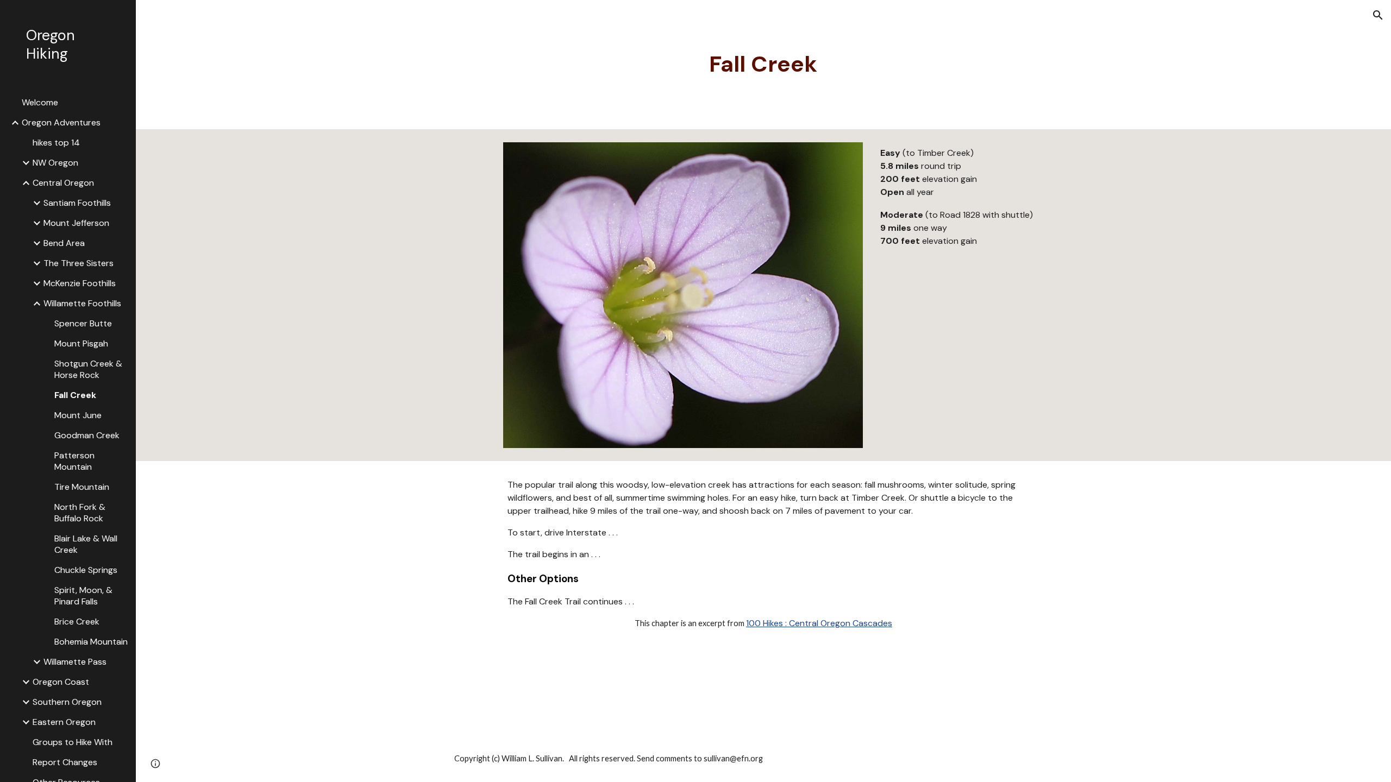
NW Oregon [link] (55, 162)
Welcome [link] (40, 102)
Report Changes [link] (65, 762)
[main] (763, 64)
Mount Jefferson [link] (76, 223)
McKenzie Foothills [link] (79, 283)
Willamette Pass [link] (74, 661)
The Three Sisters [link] (78, 263)
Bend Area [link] (64, 243)
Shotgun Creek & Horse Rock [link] (88, 369)
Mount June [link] (78, 415)
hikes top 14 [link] (56, 142)
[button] (1378, 15)
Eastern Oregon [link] (64, 722)
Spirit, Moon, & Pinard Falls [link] (83, 595)
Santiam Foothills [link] (77, 203)
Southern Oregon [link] (67, 702)
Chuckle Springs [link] (85, 570)
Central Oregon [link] (63, 182)
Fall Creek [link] (75, 395)
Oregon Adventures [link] (61, 122)
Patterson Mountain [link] (74, 461)
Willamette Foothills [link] (82, 303)
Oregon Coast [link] (61, 682)
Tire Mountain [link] (81, 487)
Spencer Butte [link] (83, 323)
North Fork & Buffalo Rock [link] (79, 512)
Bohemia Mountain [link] (91, 641)
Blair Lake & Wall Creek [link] (85, 544)
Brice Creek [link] (76, 621)
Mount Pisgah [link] (81, 343)
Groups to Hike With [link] (72, 742)
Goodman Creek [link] (87, 435)
